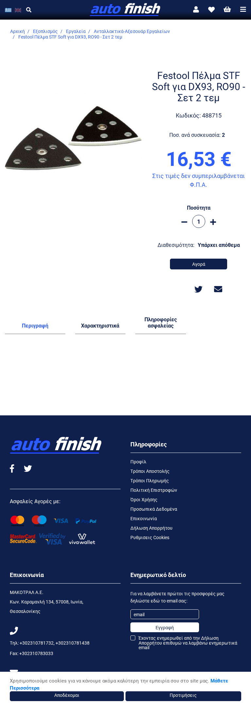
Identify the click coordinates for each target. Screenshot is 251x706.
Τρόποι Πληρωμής (149, 480)
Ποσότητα (198, 207)
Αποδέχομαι (66, 695)
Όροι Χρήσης (144, 499)
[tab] (35, 327)
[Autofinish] (125, 10)
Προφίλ (138, 461)
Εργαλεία (76, 31)
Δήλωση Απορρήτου (151, 528)
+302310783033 (36, 653)
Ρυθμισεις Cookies (149, 537)
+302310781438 (73, 643)
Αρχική (17, 31)
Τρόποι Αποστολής (150, 471)
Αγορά (198, 264)
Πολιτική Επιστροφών (153, 490)
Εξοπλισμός (45, 31)
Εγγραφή (165, 627)
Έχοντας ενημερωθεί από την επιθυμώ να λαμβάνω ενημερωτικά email (188, 642)
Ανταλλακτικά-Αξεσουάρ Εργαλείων (132, 31)
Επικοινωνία (143, 518)
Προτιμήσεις (183, 695)
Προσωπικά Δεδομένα (153, 509)
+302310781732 (37, 643)
